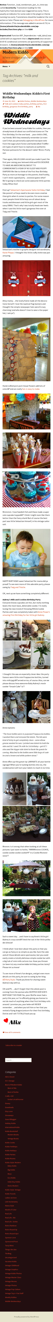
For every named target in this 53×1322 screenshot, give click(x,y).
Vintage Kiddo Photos (13, 1273)
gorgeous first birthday (19, 106)
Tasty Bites (9, 1245)
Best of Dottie (13, 1092)
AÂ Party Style (9, 979)
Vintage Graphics (11, 1269)
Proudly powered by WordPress (26, 1317)
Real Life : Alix (10, 1217)
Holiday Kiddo (10, 1123)
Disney (7, 1103)
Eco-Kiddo (12, 1178)
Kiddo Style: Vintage (13, 1190)
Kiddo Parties (25, 101)
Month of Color (10, 1210)
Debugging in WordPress (34, 20)
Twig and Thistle (18, 587)
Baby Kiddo (12, 1166)
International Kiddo (12, 1127)
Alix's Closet (9, 1077)
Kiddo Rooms (10, 1158)
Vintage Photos (11, 1285)
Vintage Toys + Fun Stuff (14, 1293)
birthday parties (36, 104)
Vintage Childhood (12, 1265)
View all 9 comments (12, 1032)
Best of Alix (12, 1088)
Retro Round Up (11, 1229)
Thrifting (8, 1253)
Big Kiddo (11, 1170)
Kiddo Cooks (10, 1142)
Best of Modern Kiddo (13, 1085)
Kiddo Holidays (11, 1150)
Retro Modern (13, 1186)
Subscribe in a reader (14, 1045)
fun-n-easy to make (30, 389)
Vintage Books (13, 1138)
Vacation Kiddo (11, 1261)
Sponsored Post (11, 1241)
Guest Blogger (10, 1119)
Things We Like (10, 1249)
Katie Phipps (8, 252)
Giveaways (9, 1115)
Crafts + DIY (9, 1096)
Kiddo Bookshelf (11, 1131)
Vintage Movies (11, 1281)
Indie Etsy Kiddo (14, 1182)
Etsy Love (9, 1111)
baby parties (24, 104)
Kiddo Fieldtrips (11, 1146)
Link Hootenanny (11, 1202)
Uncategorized (11, 1257)
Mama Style (9, 1206)
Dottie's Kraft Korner (15, 1099)
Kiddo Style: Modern (13, 1162)
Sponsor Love (10, 1237)
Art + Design (9, 1081)
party (31, 106)
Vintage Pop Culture (12, 1289)
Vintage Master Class (13, 1277)
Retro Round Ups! (12, 1233)
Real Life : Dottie (11, 1221)
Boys (10, 1174)
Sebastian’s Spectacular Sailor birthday (28, 190)
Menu (5, 66)
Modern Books (13, 1134)
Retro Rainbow (10, 1225)
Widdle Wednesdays (39, 101)
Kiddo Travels (10, 1194)
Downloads (9, 1107)
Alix (39, 106)
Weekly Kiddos (11, 1297)
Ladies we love (11, 1198)
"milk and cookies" (12, 104)
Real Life (8, 1213)
